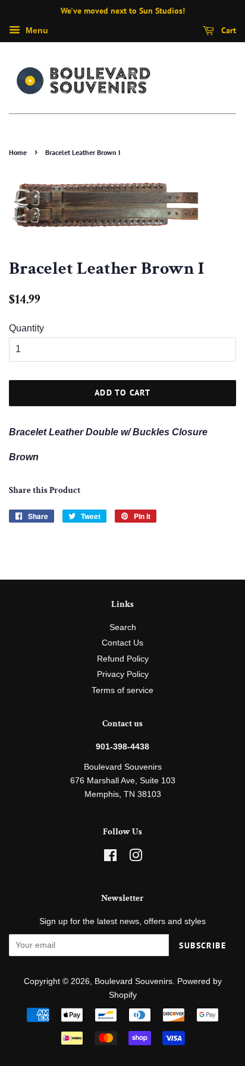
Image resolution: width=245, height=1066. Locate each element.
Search (122, 627)
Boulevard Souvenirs (133, 981)
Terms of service (122, 690)
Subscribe (202, 945)
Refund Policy (123, 658)
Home (18, 152)
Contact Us (122, 642)
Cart (227, 30)
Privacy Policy (123, 674)
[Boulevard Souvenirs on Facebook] (110, 857)
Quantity (26, 328)
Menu (35, 30)
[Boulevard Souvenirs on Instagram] (135, 857)
